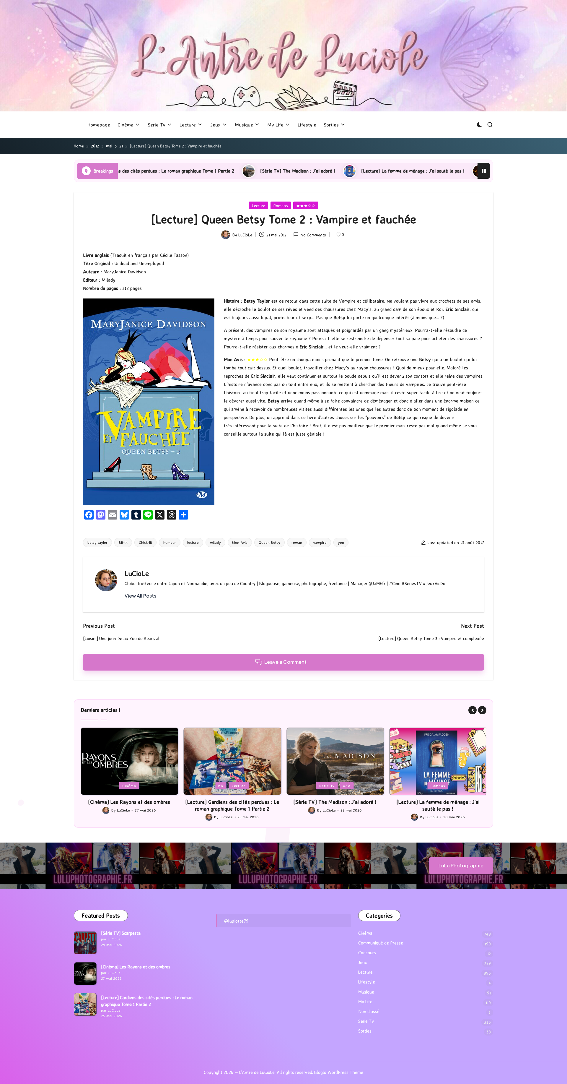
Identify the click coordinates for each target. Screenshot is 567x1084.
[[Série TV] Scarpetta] (85, 943)
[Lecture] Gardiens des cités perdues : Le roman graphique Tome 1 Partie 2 (129, 805)
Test (454, 785)
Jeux (422, 785)
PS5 (438, 785)
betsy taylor (97, 542)
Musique (366, 992)
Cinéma (365, 933)
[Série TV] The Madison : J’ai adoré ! (206, 171)
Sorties (365, 1031)
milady (215, 542)
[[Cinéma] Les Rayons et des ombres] (85, 974)
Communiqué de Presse (380, 943)
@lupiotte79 (236, 921)
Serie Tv (224, 785)
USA (244, 785)
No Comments (313, 234)
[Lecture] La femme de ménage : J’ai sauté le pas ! (321, 171)
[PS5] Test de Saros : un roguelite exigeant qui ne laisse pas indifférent (471, 171)
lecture (193, 542)
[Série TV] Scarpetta (121, 933)
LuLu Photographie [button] (461, 865)
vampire (320, 542)
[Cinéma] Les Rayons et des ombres (135, 967)
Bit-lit (123, 542)
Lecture (258, 205)
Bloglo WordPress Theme (338, 1072)
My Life (365, 1002)
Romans (280, 205)
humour (169, 542)
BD (118, 785)
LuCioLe (137, 573)
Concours (367, 952)
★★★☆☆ (305, 205)
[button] (140, 595)
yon (341, 542)
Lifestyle (366, 982)
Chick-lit (145, 542)
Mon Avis (239, 542)
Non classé (368, 1011)
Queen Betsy (269, 542)
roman (296, 542)
